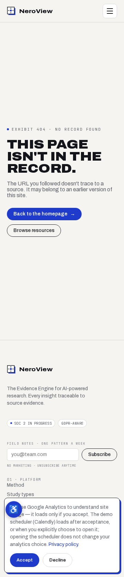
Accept (25, 560)
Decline (57, 560)
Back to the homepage (44, 213)
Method (15, 485)
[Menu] (110, 11)
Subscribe (99, 454)
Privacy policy (63, 544)
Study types (20, 494)
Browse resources (33, 230)
